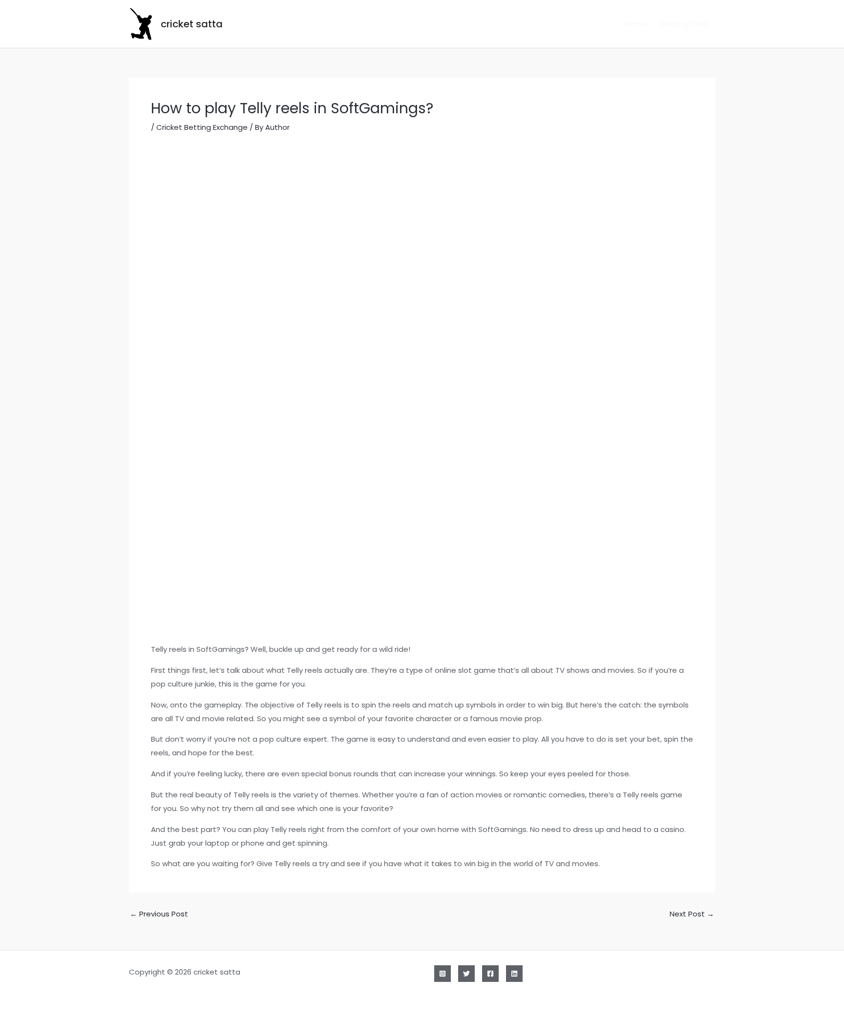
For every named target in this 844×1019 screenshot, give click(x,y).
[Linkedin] (514, 973)
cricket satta (192, 24)
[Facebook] (490, 973)
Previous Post (159, 913)
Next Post (692, 913)
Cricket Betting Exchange (202, 127)
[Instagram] (442, 973)
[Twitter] (466, 973)
